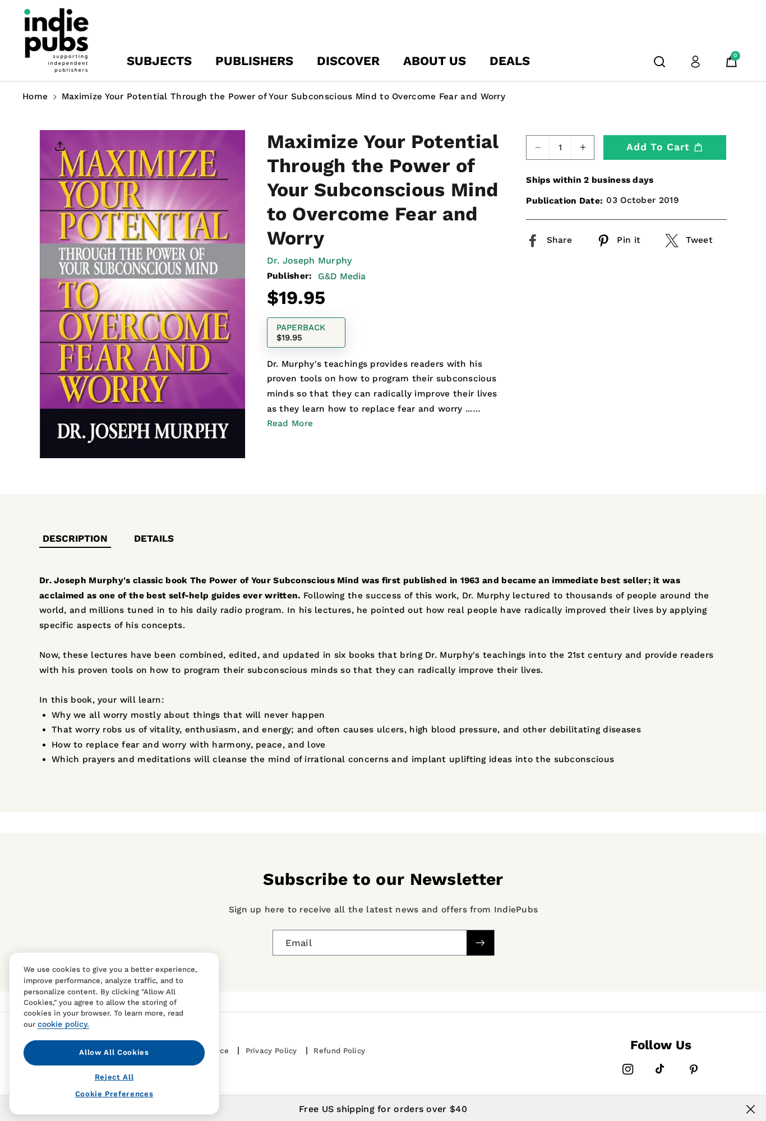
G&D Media (342, 276)
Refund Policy (339, 1050)
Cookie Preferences (114, 1094)
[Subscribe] (480, 943)
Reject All (114, 1076)
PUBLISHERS (254, 61)
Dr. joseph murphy (309, 260)
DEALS (510, 61)
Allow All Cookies (114, 1052)
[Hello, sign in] (695, 61)
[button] (659, 61)
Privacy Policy (271, 1050)
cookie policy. (63, 1023)
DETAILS (154, 538)
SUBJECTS (159, 61)
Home (35, 96)
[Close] (750, 1109)
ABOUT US (434, 61)
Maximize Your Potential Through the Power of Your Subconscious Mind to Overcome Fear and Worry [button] (283, 96)
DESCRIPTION (75, 538)
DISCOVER (348, 61)
